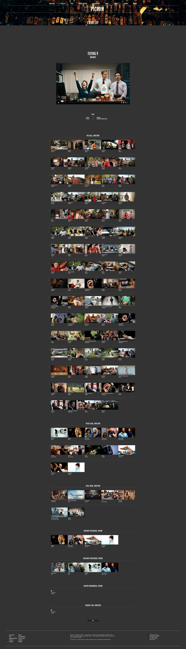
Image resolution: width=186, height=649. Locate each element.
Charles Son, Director (93, 605)
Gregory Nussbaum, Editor (93, 530)
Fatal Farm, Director (93, 486)
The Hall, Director (93, 135)
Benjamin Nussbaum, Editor (93, 558)
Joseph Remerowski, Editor (93, 586)
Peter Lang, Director (93, 423)
